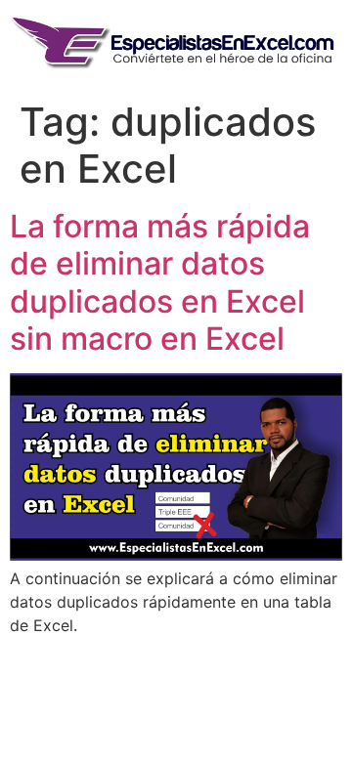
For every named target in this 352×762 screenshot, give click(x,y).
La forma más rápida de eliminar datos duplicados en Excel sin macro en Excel (160, 282)
